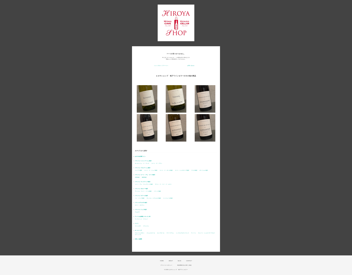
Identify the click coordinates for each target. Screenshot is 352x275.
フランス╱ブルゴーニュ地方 (142, 167)
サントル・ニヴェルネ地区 (154, 198)
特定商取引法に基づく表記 (184, 265)
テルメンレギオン (139, 233)
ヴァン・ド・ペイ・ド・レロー (163, 184)
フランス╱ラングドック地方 (142, 181)
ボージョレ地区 (204, 170)
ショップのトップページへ (161, 65)
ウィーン (193, 233)
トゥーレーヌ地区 (168, 198)
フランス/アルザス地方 (141, 202)
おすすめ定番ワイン (140, 156)
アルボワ (137, 212)
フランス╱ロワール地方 (141, 195)
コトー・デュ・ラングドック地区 (144, 184)
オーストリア (138, 230)
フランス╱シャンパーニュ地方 (143, 160)
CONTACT (189, 260)
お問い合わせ (190, 65)
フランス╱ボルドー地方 (141, 188)
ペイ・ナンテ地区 (139, 198)
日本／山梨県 (138, 239)
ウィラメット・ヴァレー (141, 219)
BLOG (179, 260)
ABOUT (171, 260)
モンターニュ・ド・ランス (142, 163)
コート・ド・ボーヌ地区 (166, 170)
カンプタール (160, 233)
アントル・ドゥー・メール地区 (143, 191)
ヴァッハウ (138, 234)
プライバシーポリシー (166, 265)
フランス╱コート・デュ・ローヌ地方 (145, 174)
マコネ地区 (194, 170)
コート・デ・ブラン (156, 163)
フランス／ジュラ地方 (141, 209)
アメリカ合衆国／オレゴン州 (142, 216)
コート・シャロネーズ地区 (182, 170)
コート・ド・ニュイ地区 (150, 170)
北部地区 (137, 177)
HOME (162, 260)
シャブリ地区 (138, 170)
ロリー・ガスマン (139, 205)
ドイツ (137, 223)
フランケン (146, 226)
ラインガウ (138, 226)
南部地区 (144, 177)
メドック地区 (157, 191)
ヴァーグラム (170, 233)
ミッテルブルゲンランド (182, 233)
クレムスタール (151, 233)
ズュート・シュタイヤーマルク (206, 233)
